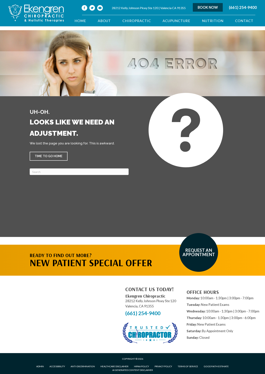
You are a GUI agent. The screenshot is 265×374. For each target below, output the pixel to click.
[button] (49, 156)
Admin (40, 366)
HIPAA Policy (141, 366)
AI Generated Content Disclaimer (132, 370)
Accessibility (57, 366)
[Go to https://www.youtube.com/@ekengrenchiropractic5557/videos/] (100, 8)
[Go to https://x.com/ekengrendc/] (92, 8)
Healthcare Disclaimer (114, 366)
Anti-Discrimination (83, 366)
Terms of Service (188, 366)
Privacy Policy (163, 366)
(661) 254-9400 (243, 7)
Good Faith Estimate (216, 366)
